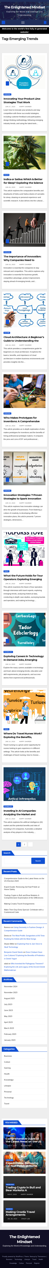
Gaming (7, 1068)
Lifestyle (7, 1086)
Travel (6, 571)
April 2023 (8, 1022)
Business (8, 1056)
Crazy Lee (25, 1170)
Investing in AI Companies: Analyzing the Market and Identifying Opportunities (20, 814)
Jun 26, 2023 (10, 187)
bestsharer (25, 1146)
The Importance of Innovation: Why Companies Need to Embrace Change (22, 260)
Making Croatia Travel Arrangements (19, 904)
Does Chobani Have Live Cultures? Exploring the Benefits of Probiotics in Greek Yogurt (24, 955)
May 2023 (8, 1016)
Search (7, 853)
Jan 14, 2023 (10, 664)
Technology (8, 652)
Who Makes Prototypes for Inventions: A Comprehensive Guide (22, 421)
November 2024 (10, 986)
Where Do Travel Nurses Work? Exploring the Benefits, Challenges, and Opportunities (23, 737)
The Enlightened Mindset (24, 7)
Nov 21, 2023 (13, 1170)
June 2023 (8, 1010)
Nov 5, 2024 (12, 1146)
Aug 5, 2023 (12, 1194)
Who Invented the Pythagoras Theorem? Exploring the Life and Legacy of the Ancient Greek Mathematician (24, 967)
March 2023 (9, 1028)
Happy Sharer (25, 106)
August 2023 (9, 998)
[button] (41, 22)
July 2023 (8, 1004)
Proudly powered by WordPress (12, 1256)
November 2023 (10, 992)
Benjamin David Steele (13, 952)
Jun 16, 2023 (10, 264)
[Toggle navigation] (23, 22)
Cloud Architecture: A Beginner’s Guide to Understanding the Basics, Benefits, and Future (24, 341)
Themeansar (41, 1256)
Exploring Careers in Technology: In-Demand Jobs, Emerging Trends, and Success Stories (24, 660)
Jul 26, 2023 (12, 1219)
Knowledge (9, 1080)
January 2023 (9, 1040)
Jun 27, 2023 (10, 106)
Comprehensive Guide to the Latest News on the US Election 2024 (23, 1141)
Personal (7, 94)
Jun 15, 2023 (10, 503)
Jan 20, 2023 (10, 583)
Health (6, 175)
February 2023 (10, 1034)
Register (37, 1263)
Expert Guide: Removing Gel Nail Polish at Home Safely (22, 1165)
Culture (6, 332)
